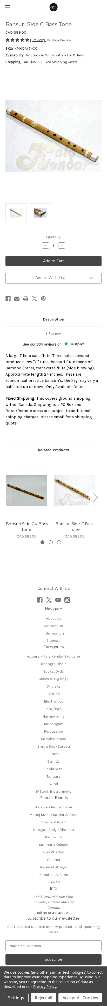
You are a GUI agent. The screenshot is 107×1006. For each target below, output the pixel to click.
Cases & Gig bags (54, 679)
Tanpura (53, 776)
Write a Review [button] (59, 40)
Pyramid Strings (53, 867)
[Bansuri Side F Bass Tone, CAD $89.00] (74, 490)
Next (95, 497)
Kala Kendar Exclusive (53, 807)
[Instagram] (67, 600)
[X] (34, 298)
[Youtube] (58, 600)
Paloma (53, 860)
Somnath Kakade (53, 845)
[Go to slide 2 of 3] (51, 542)
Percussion (53, 731)
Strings (53, 761)
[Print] (25, 298)
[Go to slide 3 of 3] (59, 542)
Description (53, 319)
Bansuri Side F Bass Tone (75, 526)
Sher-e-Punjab (53, 822)
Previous (7, 497)
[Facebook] (8, 298)
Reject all (43, 998)
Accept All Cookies (80, 998)
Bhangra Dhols (53, 664)
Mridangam (53, 724)
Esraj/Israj (53, 709)
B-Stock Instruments (54, 791)
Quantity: (53, 237)
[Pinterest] (43, 298)
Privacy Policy (44, 986)
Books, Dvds (53, 671)
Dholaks (53, 686)
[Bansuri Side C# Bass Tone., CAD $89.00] (26, 490)
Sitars (54, 754)
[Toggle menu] (7, 7)
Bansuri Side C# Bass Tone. (27, 526)
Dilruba (53, 694)
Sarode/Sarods (53, 739)
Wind (53, 784)
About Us (53, 618)
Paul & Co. (53, 837)
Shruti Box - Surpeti (53, 746)
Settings (16, 998)
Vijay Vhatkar (53, 852)
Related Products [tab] (53, 450)
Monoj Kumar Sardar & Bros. (53, 815)
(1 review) (38, 40)
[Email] (16, 298)
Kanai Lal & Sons (53, 875)
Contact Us (53, 626)
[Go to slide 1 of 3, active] (42, 542)
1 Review (53, 333)
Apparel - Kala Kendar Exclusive (53, 656)
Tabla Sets (53, 769)
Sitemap (53, 640)
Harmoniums (54, 716)
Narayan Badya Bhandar (53, 830)
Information (53, 633)
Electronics (53, 701)
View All (54, 882)
